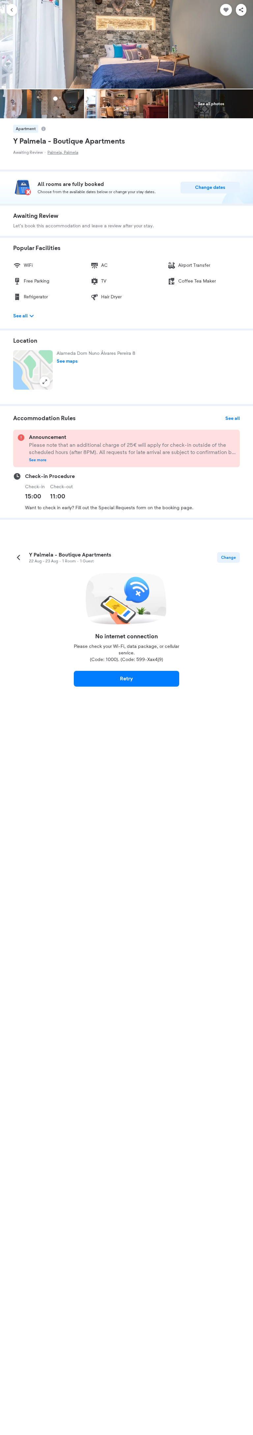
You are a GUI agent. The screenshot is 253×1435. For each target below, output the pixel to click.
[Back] (12, 10)
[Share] (241, 10)
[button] (33, 370)
